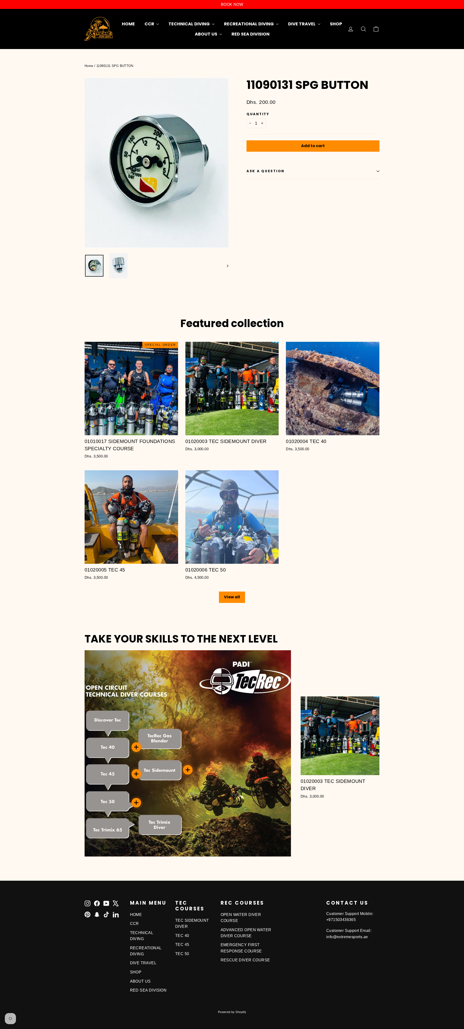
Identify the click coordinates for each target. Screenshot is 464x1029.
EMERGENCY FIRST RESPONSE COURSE (241, 948)
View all (232, 597)
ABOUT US (206, 34)
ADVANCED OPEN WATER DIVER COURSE (246, 933)
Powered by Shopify (232, 1012)
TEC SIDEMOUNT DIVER (192, 923)
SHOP (336, 24)
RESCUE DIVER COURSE (245, 960)
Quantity (257, 114)
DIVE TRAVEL (302, 24)
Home (89, 66)
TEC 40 (182, 936)
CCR (150, 24)
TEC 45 (182, 945)
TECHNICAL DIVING (189, 24)
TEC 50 (182, 954)
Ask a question (265, 171)
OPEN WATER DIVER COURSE (241, 918)
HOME (128, 24)
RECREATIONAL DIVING (249, 24)
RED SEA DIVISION (250, 34)
